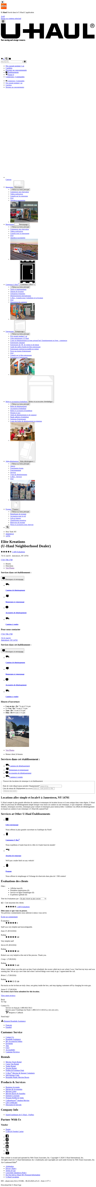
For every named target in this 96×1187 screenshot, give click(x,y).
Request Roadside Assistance (15, 1021)
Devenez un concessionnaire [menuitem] (16, 70)
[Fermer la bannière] (2, 2)
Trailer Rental (11, 1066)
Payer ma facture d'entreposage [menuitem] (20, 351)
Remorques (18, 187)
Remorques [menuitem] (9, 187)
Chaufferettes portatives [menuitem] (18, 520)
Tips (7, 1046)
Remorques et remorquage (14, 579)
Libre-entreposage (12, 825)
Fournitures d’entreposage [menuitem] (19, 357)
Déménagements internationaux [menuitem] (20, 296)
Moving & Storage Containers (20, 1073)
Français (9, 1025)
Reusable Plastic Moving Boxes (17, 1077)
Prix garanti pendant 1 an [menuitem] (15, 66)
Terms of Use (11, 1171)
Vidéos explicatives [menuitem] (16, 194)
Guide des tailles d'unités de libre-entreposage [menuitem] (25, 347)
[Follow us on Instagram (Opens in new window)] (7, 1140)
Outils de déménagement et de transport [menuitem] (23, 415)
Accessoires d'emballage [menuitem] (18, 408)
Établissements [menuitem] (13, 72)
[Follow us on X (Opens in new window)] (7, 1151)
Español (9, 1027)
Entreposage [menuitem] (10, 331)
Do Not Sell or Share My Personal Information (23, 1175)
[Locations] (10, 59)
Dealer (8, 1129)
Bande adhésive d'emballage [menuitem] (19, 417)
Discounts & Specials (13, 1105)
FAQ (7, 1048)
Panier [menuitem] (10, 75)
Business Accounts (13, 1087)
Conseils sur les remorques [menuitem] (19, 196)
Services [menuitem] (13, 472)
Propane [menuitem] (8, 509)
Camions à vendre (12, 624)
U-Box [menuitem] (12, 285)
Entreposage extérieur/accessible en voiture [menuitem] (24, 349)
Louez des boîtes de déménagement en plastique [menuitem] (26, 421)
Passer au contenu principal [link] (11, 19)
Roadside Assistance (13, 1039)
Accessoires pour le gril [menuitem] (18, 516)
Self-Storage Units (12, 1075)
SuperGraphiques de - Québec (20, 1115)
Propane (15, 509)
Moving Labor (11, 1091)
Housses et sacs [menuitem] (15, 413)
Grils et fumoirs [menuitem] (15, 518)
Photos (10, 568)
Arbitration (10, 1166)
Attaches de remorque (13, 856)
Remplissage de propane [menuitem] (18, 514)
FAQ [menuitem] (11, 198)
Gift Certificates (11, 1103)
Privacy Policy (11, 1168)
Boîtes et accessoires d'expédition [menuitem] (21, 411)
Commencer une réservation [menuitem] (19, 192)
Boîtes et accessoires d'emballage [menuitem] (17, 402)
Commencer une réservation (19, 229)
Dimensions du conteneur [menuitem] (18, 302)
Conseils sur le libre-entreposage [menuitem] (21, 355)
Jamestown (10, 534)
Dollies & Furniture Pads (15, 1070)
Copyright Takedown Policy (16, 1173)
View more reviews (8, 996)
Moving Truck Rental (14, 1062)
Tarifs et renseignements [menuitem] (18, 289)
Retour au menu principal (20, 189)
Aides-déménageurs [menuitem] (12, 461)
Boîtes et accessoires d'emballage (40, 402)
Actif (3, 16)
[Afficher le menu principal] (3, 21)
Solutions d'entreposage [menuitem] (18, 419)
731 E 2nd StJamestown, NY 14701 (9, 639)
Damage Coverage (12, 1096)
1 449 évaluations (18, 552)
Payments (9, 1043)
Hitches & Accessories (14, 1089)
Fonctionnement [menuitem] (15, 470)
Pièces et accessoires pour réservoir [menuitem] (21, 525)
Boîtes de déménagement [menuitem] (18, 406)
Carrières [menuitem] (9, 68)
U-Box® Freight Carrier (15, 1131)
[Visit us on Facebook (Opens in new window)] (7, 1137)
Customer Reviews (13, 1052)
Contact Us (10, 1037)
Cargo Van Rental (12, 1064)
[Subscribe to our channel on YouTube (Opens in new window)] (7, 1154)
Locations (12, 1177)
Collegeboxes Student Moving (17, 1100)
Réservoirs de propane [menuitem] (17, 522)
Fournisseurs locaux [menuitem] (16, 468)
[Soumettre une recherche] (25, 61)
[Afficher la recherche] (6, 58)
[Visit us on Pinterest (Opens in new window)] (7, 1144)
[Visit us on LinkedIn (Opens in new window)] (7, 1147)
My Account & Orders (14, 1041)
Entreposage (19, 331)
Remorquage (10, 224)
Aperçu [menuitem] (12, 466)
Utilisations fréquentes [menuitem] (17, 294)
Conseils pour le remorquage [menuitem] (19, 233)
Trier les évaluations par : (10, 899)
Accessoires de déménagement (16, 613)
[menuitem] (52, 229)
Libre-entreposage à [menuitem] (19, 338)
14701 (8, 536)
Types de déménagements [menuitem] (18, 474)
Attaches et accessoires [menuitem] (17, 200)
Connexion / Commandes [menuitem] (15, 77)
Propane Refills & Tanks (15, 1098)
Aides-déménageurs (27, 461)
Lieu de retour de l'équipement (17, 788)
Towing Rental (11, 1068)
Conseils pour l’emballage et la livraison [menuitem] (26, 298)
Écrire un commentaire (9, 917)
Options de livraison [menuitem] (17, 291)
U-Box (27, 284)
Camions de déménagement (15, 590)
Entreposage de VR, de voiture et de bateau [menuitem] (24, 345)
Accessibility (10, 1050)
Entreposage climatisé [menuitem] (17, 343)
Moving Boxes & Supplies (15, 1094)
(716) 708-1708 (7, 560)
